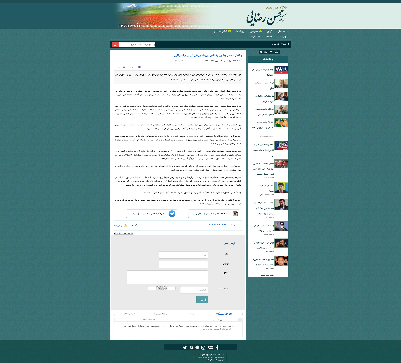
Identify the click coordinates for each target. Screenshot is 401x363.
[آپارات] (276, 52)
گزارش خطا (118, 226)
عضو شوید (253, 31)
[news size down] (128, 67)
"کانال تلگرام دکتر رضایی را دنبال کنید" (149, 214)
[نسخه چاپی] (115, 67)
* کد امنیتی (222, 289)
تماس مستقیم (220, 31)
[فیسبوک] (217, 347)
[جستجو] (115, 44)
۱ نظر (174, 61)
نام (227, 254)
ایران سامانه (210, 359)
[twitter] (261, 52)
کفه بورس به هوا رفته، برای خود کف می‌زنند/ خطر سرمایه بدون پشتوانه (263, 208)
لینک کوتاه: (235, 224)
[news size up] (139, 67)
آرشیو (269, 31)
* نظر (226, 273)
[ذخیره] (124, 67)
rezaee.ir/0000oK (217, 224)
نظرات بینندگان (224, 314)
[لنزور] (197, 348)
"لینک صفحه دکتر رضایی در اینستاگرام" (213, 214)
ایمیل (226, 263)
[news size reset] (134, 67)
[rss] (265, 52)
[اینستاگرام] (271, 52)
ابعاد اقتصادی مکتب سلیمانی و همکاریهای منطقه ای (263, 128)
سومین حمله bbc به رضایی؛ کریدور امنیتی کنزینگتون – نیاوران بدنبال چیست (263, 169)
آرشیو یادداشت (268, 275)
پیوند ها (240, 31)
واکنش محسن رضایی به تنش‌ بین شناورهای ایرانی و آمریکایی (208, 55)
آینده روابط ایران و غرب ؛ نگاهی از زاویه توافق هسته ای (263, 150)
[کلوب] (210, 347)
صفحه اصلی (282, 31)
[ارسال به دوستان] (119, 67)
